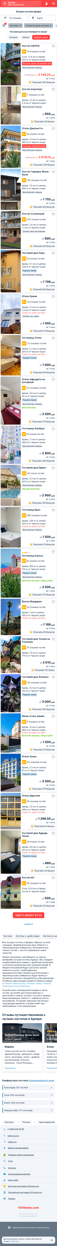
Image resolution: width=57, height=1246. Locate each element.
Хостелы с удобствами (27, 936)
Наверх (28, 924)
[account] (46, 3)
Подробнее (10, 1068)
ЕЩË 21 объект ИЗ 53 (28, 915)
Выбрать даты (41, 37)
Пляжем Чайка (34, 983)
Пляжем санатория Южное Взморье (26, 984)
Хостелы (7, 936)
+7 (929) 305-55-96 (15, 1129)
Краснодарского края (41, 1080)
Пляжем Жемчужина (14, 983)
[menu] (53, 3)
